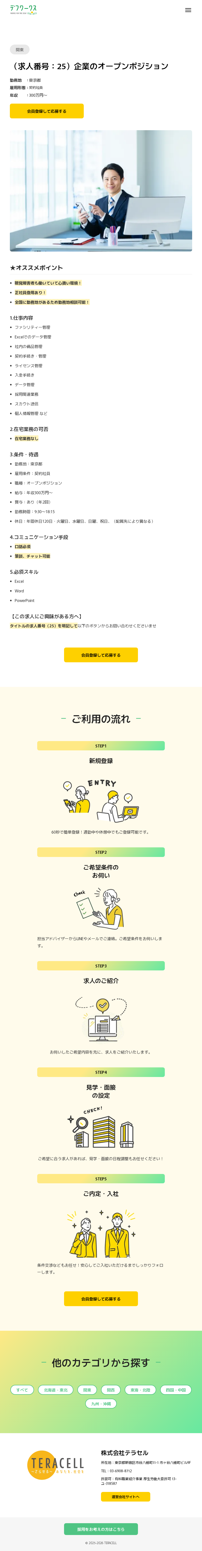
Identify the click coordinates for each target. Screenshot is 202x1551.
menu (188, 10)
